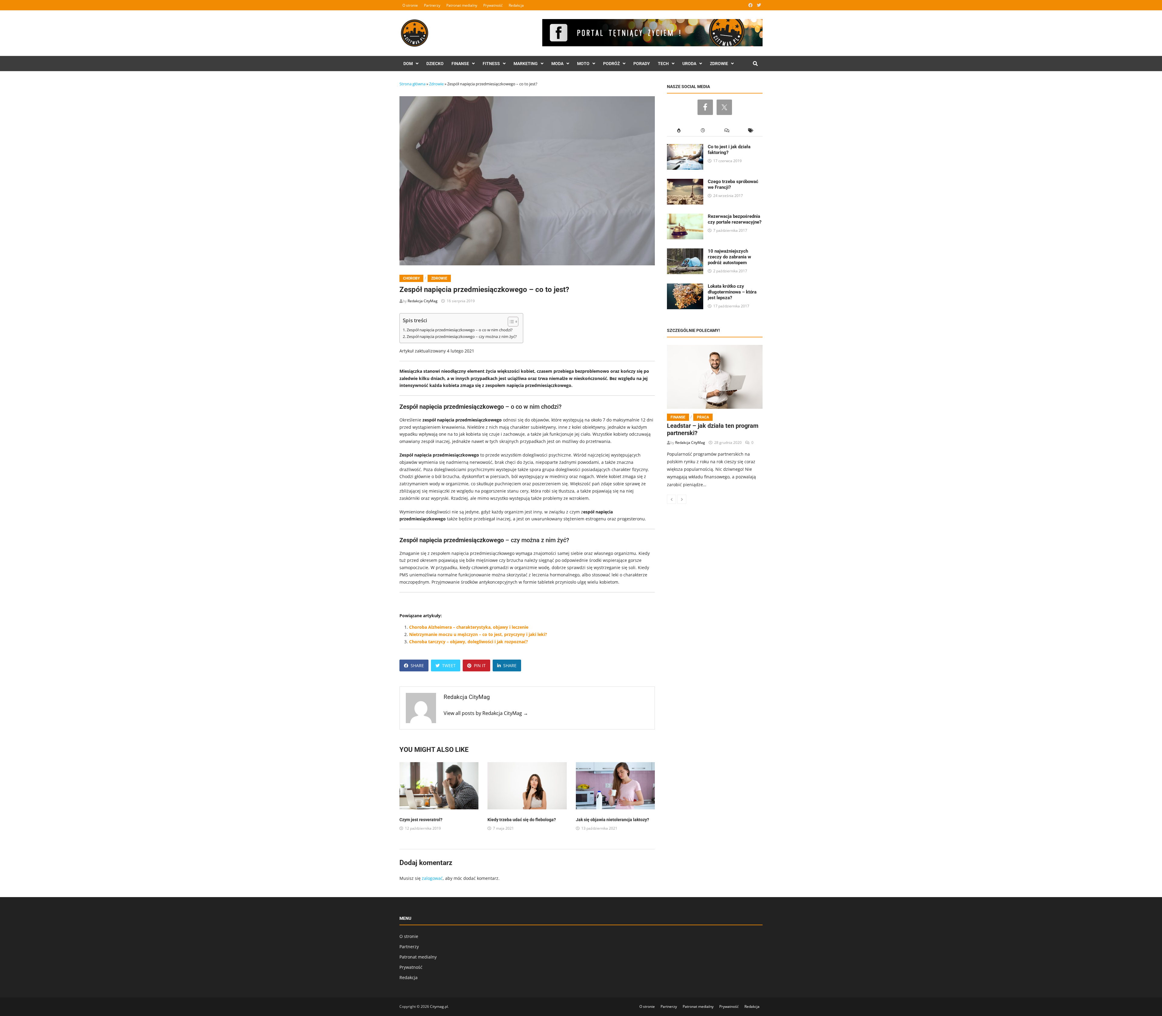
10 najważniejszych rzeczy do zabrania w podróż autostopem (729, 256)
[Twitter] (759, 5)
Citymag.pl (439, 1006)
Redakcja (516, 5)
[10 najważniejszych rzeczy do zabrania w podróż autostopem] (685, 252)
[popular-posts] (679, 130)
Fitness (491, 63)
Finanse (460, 63)
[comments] (727, 130)
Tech (663, 63)
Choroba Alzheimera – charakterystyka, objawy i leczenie (468, 627)
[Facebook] (751, 5)
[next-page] (681, 499)
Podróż (611, 63)
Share (417, 665)
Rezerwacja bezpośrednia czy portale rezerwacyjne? (734, 219)
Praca (703, 417)
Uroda (689, 63)
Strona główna (412, 84)
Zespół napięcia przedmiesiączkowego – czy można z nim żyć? (462, 336)
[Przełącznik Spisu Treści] (510, 321)
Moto (583, 63)
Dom (408, 63)
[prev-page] (671, 499)
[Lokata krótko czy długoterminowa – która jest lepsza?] (685, 287)
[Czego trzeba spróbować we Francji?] (685, 182)
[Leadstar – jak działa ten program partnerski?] (715, 376)
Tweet (449, 665)
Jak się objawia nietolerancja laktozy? (612, 819)
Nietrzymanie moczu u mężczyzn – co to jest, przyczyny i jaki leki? (478, 634)
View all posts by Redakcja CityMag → (486, 713)
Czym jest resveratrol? (420, 819)
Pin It (480, 665)
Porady (641, 63)
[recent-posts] (703, 130)
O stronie (410, 5)
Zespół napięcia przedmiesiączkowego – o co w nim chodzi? (460, 330)
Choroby (411, 278)
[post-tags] (751, 130)
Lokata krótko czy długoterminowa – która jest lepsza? (732, 291)
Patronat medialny (461, 5)
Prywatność (493, 5)
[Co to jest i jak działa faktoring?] (685, 147)
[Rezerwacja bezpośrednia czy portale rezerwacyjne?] (685, 217)
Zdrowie (719, 63)
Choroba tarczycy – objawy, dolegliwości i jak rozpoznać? (468, 641)
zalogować (432, 878)
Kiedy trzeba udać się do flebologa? (521, 819)
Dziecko (435, 63)
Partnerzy (432, 5)
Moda (557, 63)
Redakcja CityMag (423, 300)
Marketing (526, 63)
